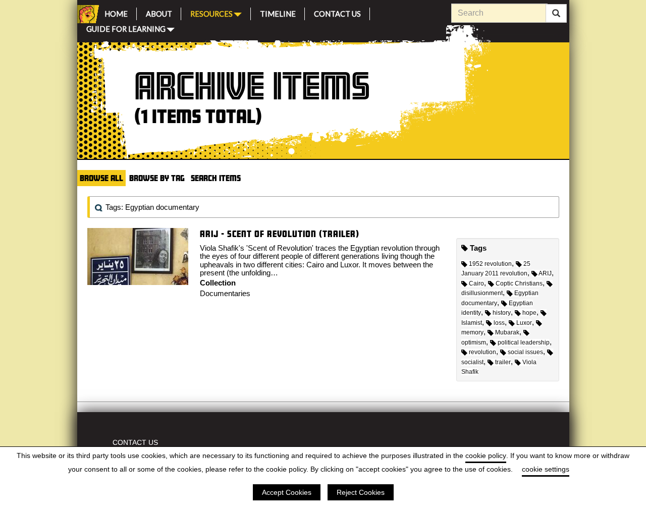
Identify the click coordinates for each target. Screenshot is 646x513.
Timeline (278, 12)
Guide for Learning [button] (126, 28)
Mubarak (507, 332)
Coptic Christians (519, 283)
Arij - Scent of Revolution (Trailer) (279, 234)
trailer (503, 362)
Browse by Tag (157, 178)
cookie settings (545, 469)
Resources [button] (211, 13)
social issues (525, 352)
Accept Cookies (286, 492)
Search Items (216, 178)
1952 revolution (490, 263)
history (502, 312)
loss (499, 322)
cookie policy (485, 455)
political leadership (524, 342)
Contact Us (337, 12)
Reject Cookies (361, 492)
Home (116, 12)
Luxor (524, 322)
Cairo (476, 283)
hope (529, 312)
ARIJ (545, 273)
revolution (482, 352)
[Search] (556, 13)
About (159, 12)
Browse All (101, 178)
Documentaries (225, 293)
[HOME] (86, 14)
